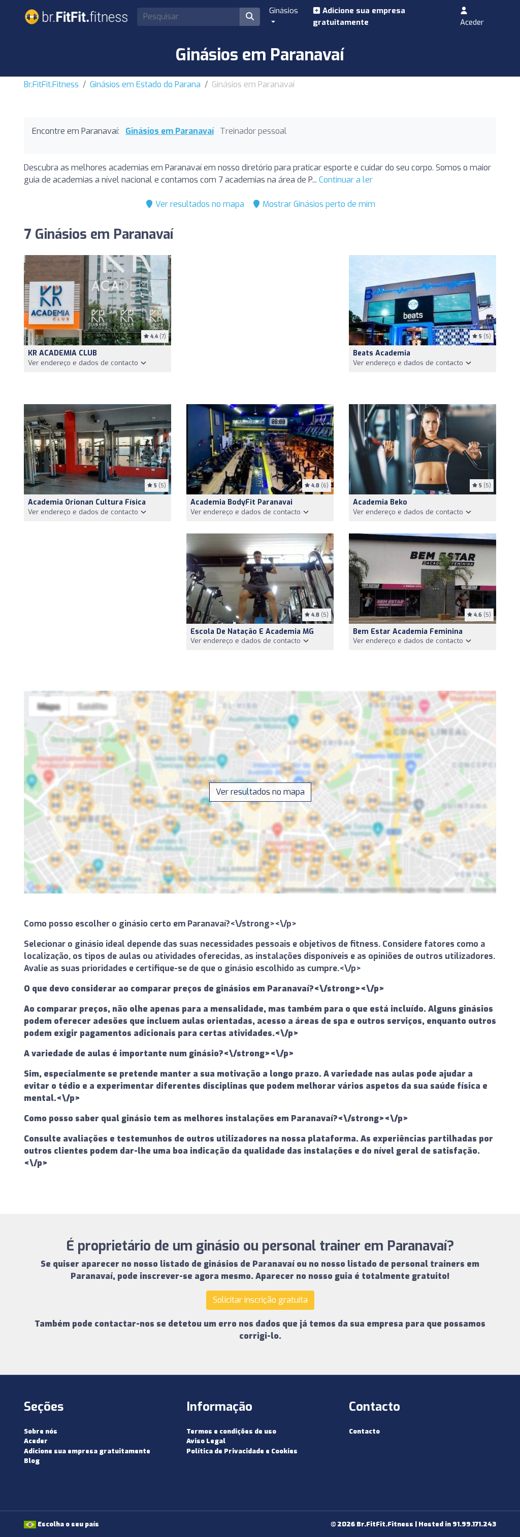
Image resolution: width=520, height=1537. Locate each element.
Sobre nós (40, 1431)
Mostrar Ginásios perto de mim (318, 204)
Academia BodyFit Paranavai (241, 502)
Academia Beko (380, 502)
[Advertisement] (260, 323)
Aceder (472, 22)
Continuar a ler (346, 179)
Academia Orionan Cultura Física (87, 502)
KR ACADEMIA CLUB (62, 353)
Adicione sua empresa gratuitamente (359, 16)
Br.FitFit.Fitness (51, 84)
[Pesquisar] (250, 17)
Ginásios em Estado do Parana (145, 84)
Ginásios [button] (283, 11)
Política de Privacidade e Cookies (242, 1451)
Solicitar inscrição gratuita (260, 1300)
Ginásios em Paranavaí (169, 131)
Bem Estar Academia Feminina (408, 631)
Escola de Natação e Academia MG (252, 631)
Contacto (364, 1431)
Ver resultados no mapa (198, 204)
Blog (32, 1460)
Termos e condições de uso (231, 1431)
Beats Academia (381, 353)
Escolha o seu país (67, 1524)
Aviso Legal (205, 1441)
